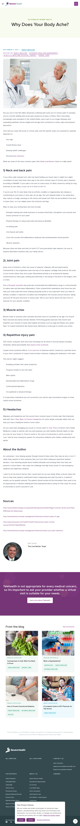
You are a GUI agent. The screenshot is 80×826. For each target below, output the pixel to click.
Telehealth (9, 785)
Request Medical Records (14, 794)
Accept (21, 820)
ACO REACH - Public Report (38, 797)
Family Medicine (28, 50)
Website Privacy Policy (12, 800)
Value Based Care (35, 794)
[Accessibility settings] (75, 821)
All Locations (36, 758)
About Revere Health (36, 778)
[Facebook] (6, 822)
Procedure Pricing (11, 791)
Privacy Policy (10, 797)
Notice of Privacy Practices (14, 807)
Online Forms (10, 788)
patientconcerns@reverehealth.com (64, 766)
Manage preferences (43, 820)
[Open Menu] (3, 4)
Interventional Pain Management (43, 53)
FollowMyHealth (11, 782)
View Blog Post (21, 656)
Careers (56, 774)
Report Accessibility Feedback (62, 769)
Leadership (33, 800)
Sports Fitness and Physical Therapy (20, 55)
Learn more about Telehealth (40, 600)
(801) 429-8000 (58, 763)
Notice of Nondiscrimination (14, 803)
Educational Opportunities (38, 782)
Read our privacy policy (51, 815)
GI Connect (33, 785)
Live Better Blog (35, 788)
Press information (35, 791)
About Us (34, 774)
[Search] (76, 4)
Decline (30, 820)
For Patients (11, 774)
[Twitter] (11, 822)
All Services (11, 758)
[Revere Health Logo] (39, 4)
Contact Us (58, 758)
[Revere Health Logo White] (40, 750)
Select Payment (10, 778)
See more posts (68, 627)
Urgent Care (43, 55)
